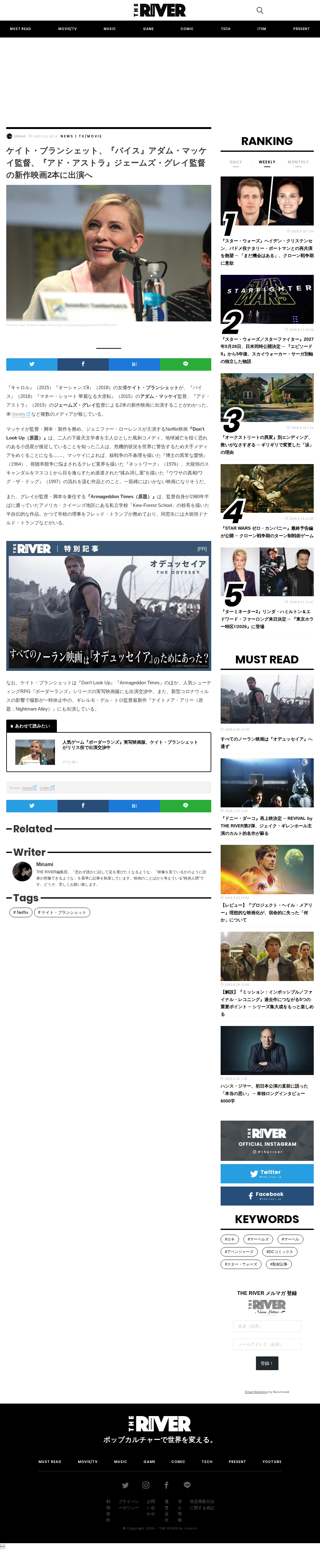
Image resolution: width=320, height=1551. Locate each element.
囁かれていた (157, 1134)
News (67, 136)
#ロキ (230, 1239)
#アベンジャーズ (239, 1252)
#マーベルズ (258, 1239)
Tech (226, 29)
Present (301, 29)
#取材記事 (279, 1264)
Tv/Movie (90, 136)
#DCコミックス (280, 1252)
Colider (45, 788)
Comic (187, 29)
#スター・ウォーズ (241, 1264)
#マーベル (290, 1239)
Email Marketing (256, 1392)
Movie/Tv (67, 29)
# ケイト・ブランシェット (62, 912)
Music (110, 29)
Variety (19, 414)
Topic (70, 941)
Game (148, 29)
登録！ (267, 1363)
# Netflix (20, 912)
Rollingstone (47, 1083)
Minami (20, 136)
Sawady (21, 941)
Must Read (20, 29)
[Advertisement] (160, 76)
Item (262, 29)
